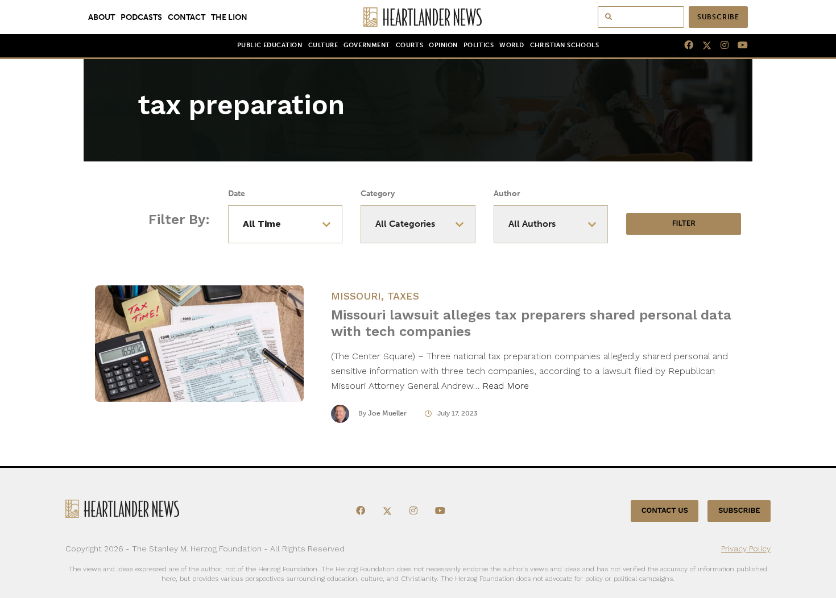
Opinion (443, 45)
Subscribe (718, 17)
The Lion (229, 17)
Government (366, 45)
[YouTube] (738, 45)
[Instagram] (720, 45)
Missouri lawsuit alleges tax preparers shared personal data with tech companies (531, 323)
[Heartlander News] (418, 17)
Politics (478, 45)
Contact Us (665, 510)
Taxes (403, 296)
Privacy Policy (746, 548)
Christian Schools (564, 45)
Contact (186, 17)
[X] (702, 45)
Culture (323, 45)
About (101, 17)
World (511, 45)
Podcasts (141, 17)
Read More (505, 385)
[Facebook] (684, 45)
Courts (409, 45)
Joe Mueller (387, 413)
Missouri (356, 296)
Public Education (270, 45)
